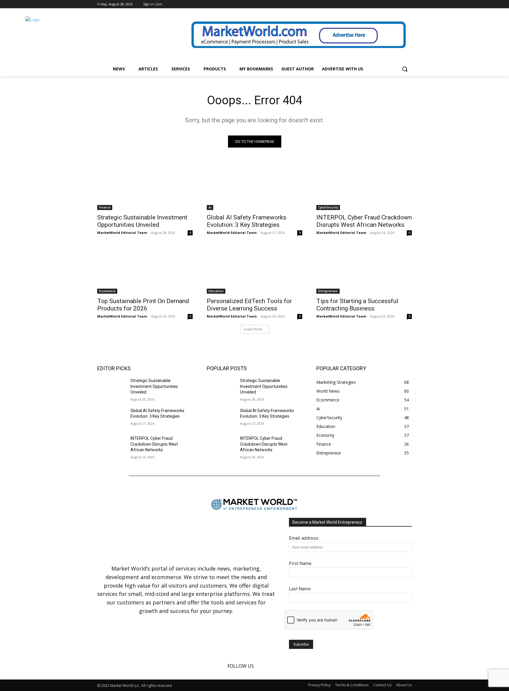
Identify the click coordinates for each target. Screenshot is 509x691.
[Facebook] (392, 4)
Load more (253, 329)
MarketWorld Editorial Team (122, 232)
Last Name (300, 588)
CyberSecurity (328, 207)
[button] (405, 69)
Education (216, 291)
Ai (210, 207)
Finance (104, 207)
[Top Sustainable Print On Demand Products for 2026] (145, 270)
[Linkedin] (400, 4)
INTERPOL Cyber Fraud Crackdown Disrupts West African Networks (364, 221)
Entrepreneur (328, 291)
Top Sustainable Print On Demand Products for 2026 (143, 304)
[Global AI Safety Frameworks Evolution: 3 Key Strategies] (254, 186)
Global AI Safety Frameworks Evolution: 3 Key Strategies (246, 221)
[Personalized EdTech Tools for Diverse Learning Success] (254, 270)
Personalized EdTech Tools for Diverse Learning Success (249, 304)
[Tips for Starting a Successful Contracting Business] (364, 270)
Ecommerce (107, 291)
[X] (408, 4)
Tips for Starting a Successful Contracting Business (357, 304)
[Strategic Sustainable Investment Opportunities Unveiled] (145, 186)
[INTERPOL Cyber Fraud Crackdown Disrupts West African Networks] (364, 186)
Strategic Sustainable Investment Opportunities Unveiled (142, 221)
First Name (300, 563)
